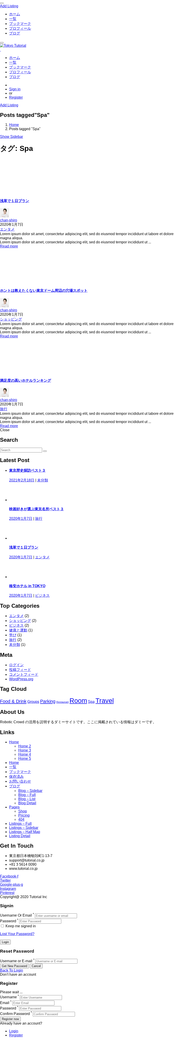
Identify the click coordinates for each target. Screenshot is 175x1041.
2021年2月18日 (21, 480)
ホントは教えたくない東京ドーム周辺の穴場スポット (44, 290)
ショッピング (11, 319)
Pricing (24, 815)
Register (16, 97)
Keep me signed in (20, 926)
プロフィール (20, 28)
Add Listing (9, 6)
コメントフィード (23, 674)
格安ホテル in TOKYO (27, 586)
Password (8, 921)
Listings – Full (20, 823)
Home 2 (24, 746)
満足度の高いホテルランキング (25, 380)
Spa (91, 702)
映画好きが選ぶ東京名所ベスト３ (36, 509)
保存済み (16, 776)
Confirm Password (15, 1014)
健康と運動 (18, 630)
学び (12, 635)
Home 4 (24, 754)
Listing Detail (19, 836)
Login (13, 1031)
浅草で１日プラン (14, 201)
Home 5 (24, 758)
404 (21, 819)
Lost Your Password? (17, 934)
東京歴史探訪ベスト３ (27, 470)
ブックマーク (20, 24)
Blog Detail (27, 803)
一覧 (12, 19)
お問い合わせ (20, 781)
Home (14, 125)
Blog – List (26, 799)
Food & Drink (13, 701)
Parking (47, 701)
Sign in (15, 89)
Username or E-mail (16, 961)
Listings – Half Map (24, 832)
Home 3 (24, 750)
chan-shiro (8, 220)
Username (8, 997)
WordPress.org (21, 679)
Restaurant (62, 702)
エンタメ (7, 229)
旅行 (3, 409)
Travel (104, 700)
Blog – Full (27, 795)
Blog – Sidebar (30, 791)
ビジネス (42, 595)
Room (78, 700)
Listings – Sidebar (23, 828)
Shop (22, 811)
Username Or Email (16, 915)
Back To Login (11, 970)
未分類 (42, 480)
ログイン (16, 665)
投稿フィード (20, 670)
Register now (10, 1019)
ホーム (14, 14)
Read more (9, 246)
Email (4, 1003)
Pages (14, 807)
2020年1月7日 (20, 518)
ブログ (14, 33)
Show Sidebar (11, 137)
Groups (33, 702)
